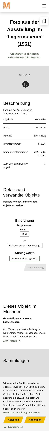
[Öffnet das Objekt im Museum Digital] (44, 164)
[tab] (24, 427)
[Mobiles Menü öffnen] (44, 6)
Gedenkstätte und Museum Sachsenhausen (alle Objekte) (23, 55)
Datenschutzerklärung (15, 412)
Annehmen (35, 419)
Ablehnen (13, 419)
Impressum (34, 412)
